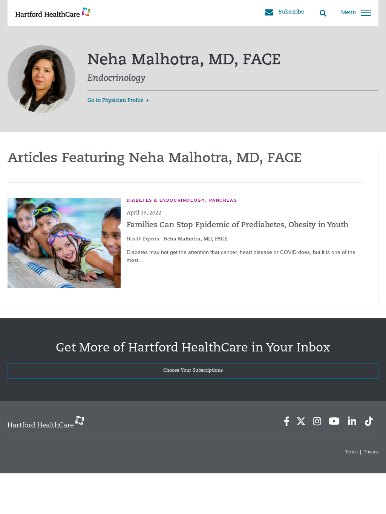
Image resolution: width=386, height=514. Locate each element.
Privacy (370, 452)
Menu (348, 13)
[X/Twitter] (300, 421)
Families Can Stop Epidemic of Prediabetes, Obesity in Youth (237, 225)
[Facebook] (286, 421)
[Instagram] (317, 421)
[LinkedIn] (352, 421)
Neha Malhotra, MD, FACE (195, 239)
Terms (351, 452)
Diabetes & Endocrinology (166, 200)
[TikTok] (369, 421)
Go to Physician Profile (115, 100)
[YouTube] (334, 421)
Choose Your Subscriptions (193, 370)
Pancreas (223, 200)
